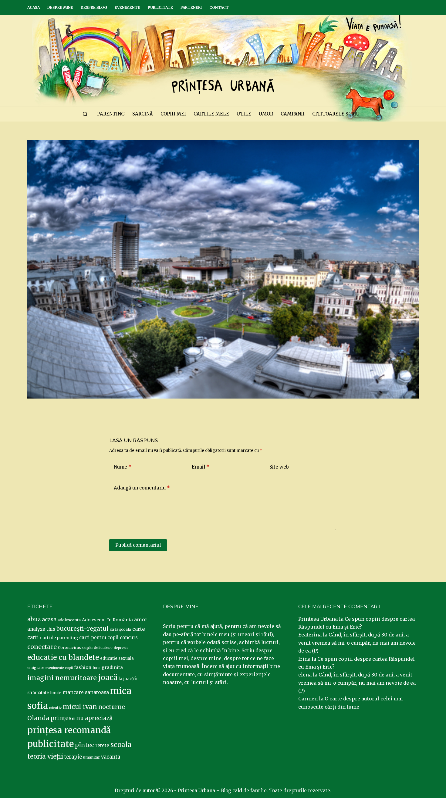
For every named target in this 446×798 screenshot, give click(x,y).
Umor (266, 114)
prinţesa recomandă (69, 730)
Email (200, 467)
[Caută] (85, 114)
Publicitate (160, 7)
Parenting (111, 114)
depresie (121, 648)
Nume (122, 467)
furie (96, 668)
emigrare (35, 668)
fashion (82, 667)
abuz (34, 619)
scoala (121, 744)
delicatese (103, 647)
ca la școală (120, 629)
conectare (42, 646)
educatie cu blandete (63, 657)
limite (55, 692)
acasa (49, 619)
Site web (279, 467)
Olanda (38, 718)
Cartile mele (211, 114)
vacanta (110, 757)
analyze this (41, 629)
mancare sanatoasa (86, 692)
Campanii (293, 114)
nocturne (111, 706)
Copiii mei (173, 114)
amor (140, 619)
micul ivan (80, 707)
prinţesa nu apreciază (82, 718)
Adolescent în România (107, 620)
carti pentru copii (99, 637)
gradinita (112, 667)
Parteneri (191, 7)
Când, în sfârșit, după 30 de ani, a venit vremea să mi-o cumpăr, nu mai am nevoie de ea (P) (357, 643)
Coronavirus (69, 647)
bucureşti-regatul (82, 628)
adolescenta (69, 619)
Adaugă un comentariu (142, 488)
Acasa (33, 7)
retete (102, 745)
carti (33, 637)
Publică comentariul (138, 545)
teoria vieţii (45, 756)
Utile (244, 114)
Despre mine (60, 7)
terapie (73, 757)
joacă (107, 677)
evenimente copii (59, 668)
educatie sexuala (117, 658)
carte (138, 629)
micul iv (55, 708)
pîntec (84, 745)
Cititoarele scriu (336, 114)
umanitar (91, 757)
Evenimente (127, 7)
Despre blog (94, 7)
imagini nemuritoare (62, 678)
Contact (219, 7)
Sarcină (142, 114)
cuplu (87, 647)
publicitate (50, 744)
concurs (129, 637)
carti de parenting (59, 637)
